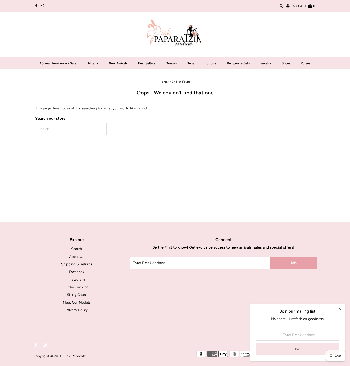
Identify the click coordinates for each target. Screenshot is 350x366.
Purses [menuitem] (305, 63)
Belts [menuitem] (90, 63)
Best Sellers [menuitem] (146, 63)
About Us (76, 256)
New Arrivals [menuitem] (118, 63)
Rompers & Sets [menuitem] (238, 63)
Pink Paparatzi (74, 356)
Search (76, 249)
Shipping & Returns (76, 264)
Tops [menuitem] (190, 63)
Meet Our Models (76, 302)
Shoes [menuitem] (286, 63)
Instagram (77, 279)
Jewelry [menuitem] (265, 63)
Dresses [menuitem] (171, 63)
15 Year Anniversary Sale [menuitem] (58, 63)
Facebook (76, 271)
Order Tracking (77, 287)
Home (163, 82)
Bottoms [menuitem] (210, 63)
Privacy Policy (76, 310)
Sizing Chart (76, 294)
